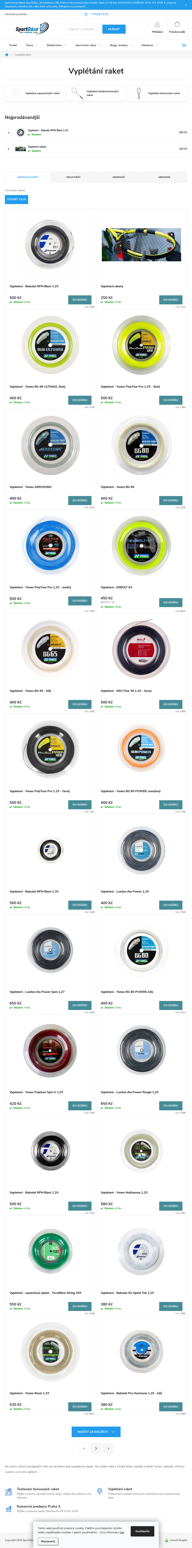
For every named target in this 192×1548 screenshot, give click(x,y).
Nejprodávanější (27, 177)
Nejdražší (119, 177)
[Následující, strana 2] (96, 1448)
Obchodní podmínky (16, 14)
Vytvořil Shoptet (178, 1540)
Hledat (114, 29)
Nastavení (48, 1541)
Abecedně (164, 177)
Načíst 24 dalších (93, 1432)
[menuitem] (13, 45)
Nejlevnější (73, 177)
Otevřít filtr (16, 199)
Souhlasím (142, 1531)
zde (121, 1532)
